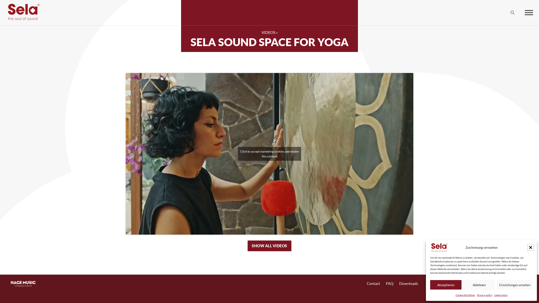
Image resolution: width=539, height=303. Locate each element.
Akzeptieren (445, 285)
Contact (373, 283)
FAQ (389, 283)
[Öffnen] (529, 12)
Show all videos (269, 245)
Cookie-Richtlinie (465, 295)
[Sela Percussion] (23, 18)
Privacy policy (484, 295)
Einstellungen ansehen (514, 285)
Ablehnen (479, 285)
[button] (530, 247)
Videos (268, 32)
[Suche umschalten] (512, 12)
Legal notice (500, 295)
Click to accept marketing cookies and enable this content (269, 154)
